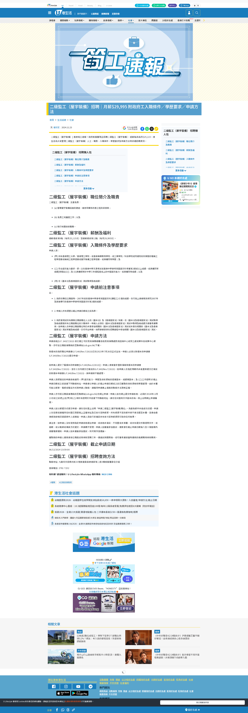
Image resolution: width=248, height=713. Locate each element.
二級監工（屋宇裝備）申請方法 (68, 181)
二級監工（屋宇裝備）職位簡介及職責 (71, 159)
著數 (53, 482)
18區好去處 (167, 20)
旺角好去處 (181, 679)
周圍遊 (154, 20)
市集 (112, 679)
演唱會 (52, 20)
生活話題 (61, 119)
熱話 (80, 631)
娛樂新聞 (105, 14)
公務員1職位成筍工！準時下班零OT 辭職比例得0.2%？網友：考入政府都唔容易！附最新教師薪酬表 (99, 638)
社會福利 (124, 683)
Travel (71, 5)
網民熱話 (103, 691)
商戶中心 (172, 5)
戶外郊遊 (82, 650)
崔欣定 (56, 127)
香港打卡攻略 (183, 20)
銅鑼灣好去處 (143, 679)
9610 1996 (107, 474)
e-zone (109, 5)
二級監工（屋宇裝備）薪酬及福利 (69, 164)
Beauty (90, 5)
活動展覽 (103, 679)
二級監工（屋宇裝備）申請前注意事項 (71, 175)
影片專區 (142, 20)
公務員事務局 (66, 482)
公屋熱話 (95, 14)
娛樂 (157, 631)
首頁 (52, 119)
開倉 (118, 679)
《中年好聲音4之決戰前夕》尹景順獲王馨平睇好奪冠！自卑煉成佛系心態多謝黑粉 (176, 637)
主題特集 (199, 20)
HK (62, 5)
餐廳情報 (103, 683)
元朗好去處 (156, 679)
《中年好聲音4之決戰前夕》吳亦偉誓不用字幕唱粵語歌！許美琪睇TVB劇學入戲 (176, 656)
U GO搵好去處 (143, 5)
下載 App (186, 5)
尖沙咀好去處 (128, 679)
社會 (71, 119)
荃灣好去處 (169, 679)
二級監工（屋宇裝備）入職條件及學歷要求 (74, 170)
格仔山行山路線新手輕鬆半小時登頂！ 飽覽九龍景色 (99, 656)
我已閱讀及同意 (202, 702)
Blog (99, 5)
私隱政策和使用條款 (73, 701)
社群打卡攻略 (160, 5)
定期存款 (116, 14)
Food (80, 5)
